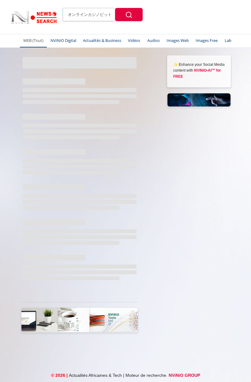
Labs (229, 40)
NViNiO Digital (63, 40)
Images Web (178, 40)
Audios (153, 40)
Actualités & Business (102, 40)
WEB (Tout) (33, 40)
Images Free (207, 40)
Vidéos (134, 40)
